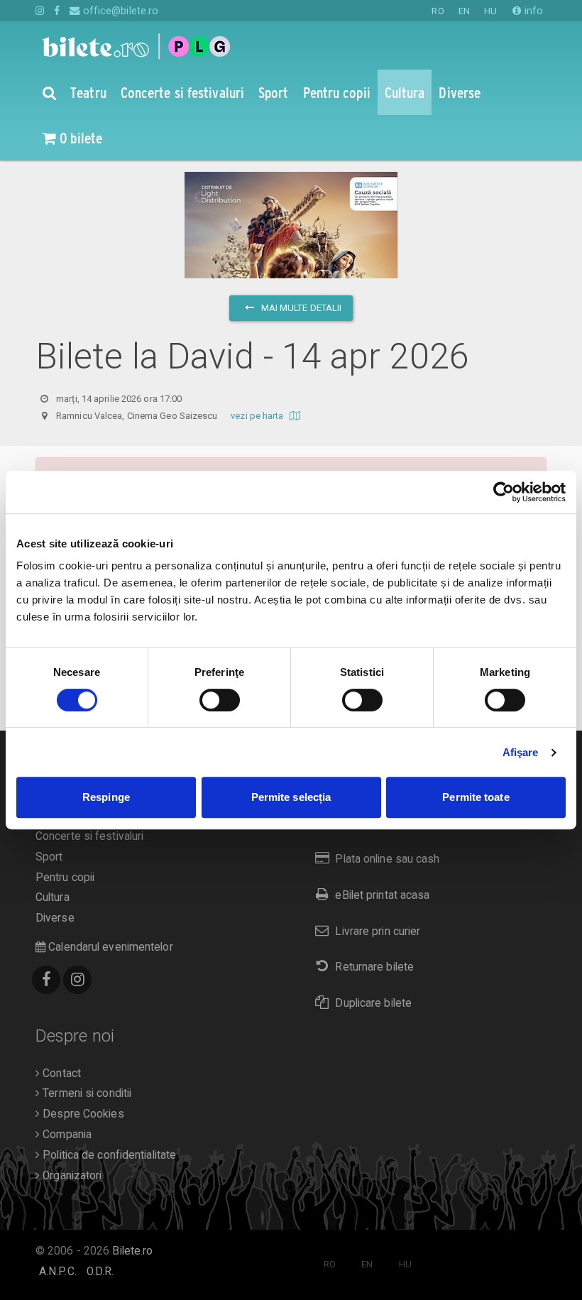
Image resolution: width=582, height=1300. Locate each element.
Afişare (521, 752)
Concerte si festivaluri (89, 836)
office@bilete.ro (119, 10)
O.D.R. (100, 1271)
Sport (49, 857)
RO (438, 11)
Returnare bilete (374, 967)
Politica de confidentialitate (108, 1155)
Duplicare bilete (373, 1003)
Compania (66, 1134)
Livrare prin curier (377, 931)
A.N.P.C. (58, 1271)
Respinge (106, 797)
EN (464, 11)
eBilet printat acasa (382, 895)
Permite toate (475, 797)
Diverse (55, 918)
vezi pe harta (258, 415)
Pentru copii (64, 877)
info (532, 10)
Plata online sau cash (387, 859)
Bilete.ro (132, 1251)
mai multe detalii (300, 307)
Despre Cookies (82, 1114)
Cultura (52, 897)
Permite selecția (291, 797)
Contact (60, 1073)
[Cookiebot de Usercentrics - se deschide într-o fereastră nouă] (503, 492)
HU (490, 11)
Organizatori (70, 1175)
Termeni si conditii (85, 1093)
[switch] (219, 700)
